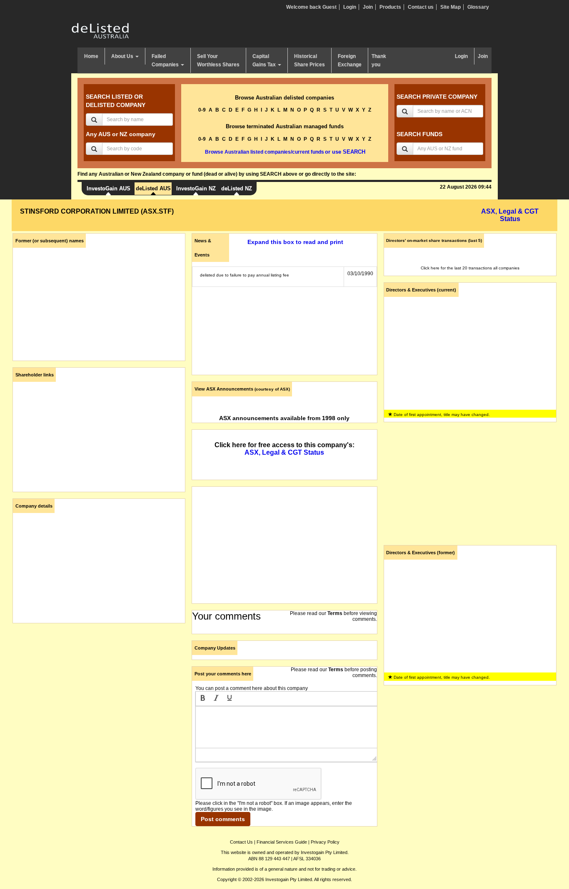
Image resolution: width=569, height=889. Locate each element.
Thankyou (379, 60)
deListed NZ (236, 188)
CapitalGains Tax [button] (264, 60)
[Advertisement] (98, 688)
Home (91, 56)
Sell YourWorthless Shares (218, 60)
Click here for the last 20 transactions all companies (470, 268)
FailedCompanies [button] (166, 60)
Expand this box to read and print (295, 242)
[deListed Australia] (100, 30)
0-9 (202, 110)
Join (368, 7)
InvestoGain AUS (108, 188)
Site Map (450, 7)
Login (349, 7)
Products (390, 7)
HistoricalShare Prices (309, 60)
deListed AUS (153, 188)
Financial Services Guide (282, 841)
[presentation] (203, 699)
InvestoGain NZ (196, 188)
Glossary (478, 7)
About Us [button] (123, 56)
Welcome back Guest (311, 7)
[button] (203, 698)
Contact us (421, 7)
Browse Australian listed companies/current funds (264, 152)
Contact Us (241, 841)
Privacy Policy (325, 841)
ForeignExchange (350, 60)
